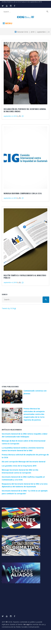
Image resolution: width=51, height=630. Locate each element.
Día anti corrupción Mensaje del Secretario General (23, 461)
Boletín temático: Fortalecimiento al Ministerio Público (25, 276)
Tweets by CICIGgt (9, 308)
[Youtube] (7, 6)
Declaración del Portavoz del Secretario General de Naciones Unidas (25, 110)
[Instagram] (11, 6)
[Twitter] (3, 6)
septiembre (41, 32)
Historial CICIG (22, 32)
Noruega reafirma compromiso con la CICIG (23, 193)
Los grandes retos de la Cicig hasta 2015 (19, 466)
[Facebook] (14, 6)
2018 (32, 32)
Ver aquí (26, 624)
